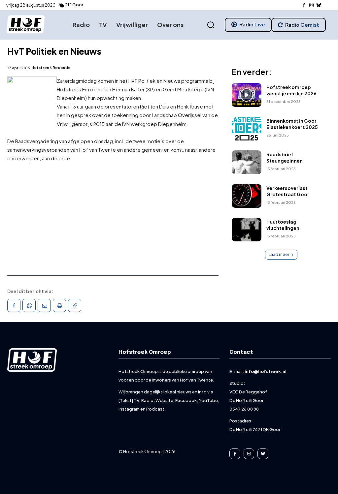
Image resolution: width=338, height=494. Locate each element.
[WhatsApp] (29, 305)
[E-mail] (44, 305)
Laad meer (279, 254)
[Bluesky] (319, 5)
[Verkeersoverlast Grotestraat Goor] (246, 196)
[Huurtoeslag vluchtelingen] (246, 229)
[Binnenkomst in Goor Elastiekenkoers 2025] (246, 128)
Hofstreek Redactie (51, 67)
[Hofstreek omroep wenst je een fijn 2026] (246, 95)
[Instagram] (311, 5)
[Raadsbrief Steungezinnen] (246, 162)
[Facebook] (304, 5)
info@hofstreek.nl (266, 371)
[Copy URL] (74, 305)
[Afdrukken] (59, 305)
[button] (210, 25)
